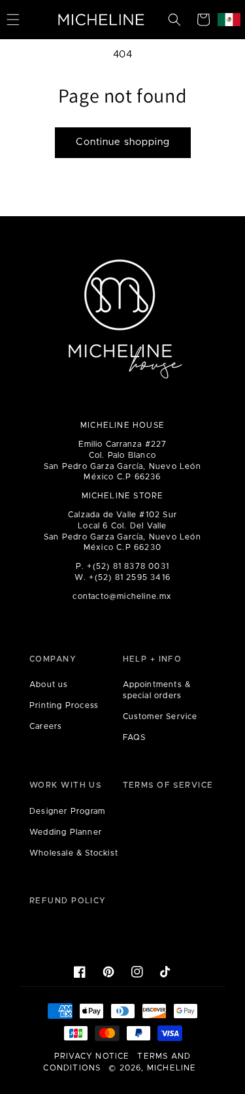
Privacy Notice (92, 1056)
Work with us (65, 785)
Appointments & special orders (157, 690)
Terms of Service (168, 785)
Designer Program (67, 811)
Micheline (172, 1068)
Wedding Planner (65, 832)
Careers (45, 726)
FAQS (134, 737)
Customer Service (160, 716)
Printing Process (64, 705)
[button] (174, 19)
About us (49, 684)
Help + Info (152, 659)
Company (52, 659)
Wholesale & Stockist (73, 853)
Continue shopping (123, 142)
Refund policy (67, 901)
